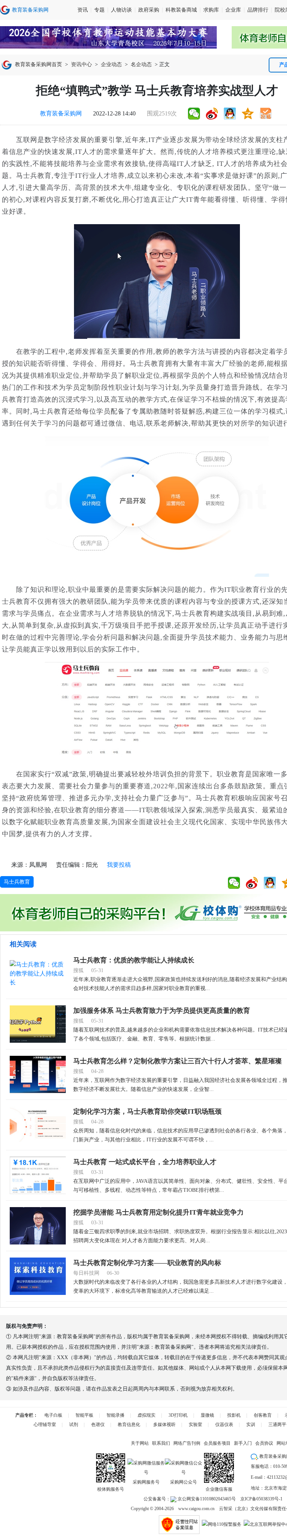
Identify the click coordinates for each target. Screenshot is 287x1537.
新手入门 (243, 1443)
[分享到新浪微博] (212, 114)
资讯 (82, 10)
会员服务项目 (217, 1443)
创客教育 (263, 1415)
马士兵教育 (17, 882)
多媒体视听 (164, 1424)
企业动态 (111, 64)
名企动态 (141, 64)
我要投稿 (119, 865)
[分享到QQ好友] (230, 114)
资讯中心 (81, 64)
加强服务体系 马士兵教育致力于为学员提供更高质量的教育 (161, 1010)
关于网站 (140, 1443)
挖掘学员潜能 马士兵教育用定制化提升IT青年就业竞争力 (158, 1212)
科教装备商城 (181, 10)
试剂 (73, 1424)
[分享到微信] (194, 114)
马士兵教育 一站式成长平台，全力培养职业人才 (144, 1162)
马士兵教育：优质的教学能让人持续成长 (133, 960)
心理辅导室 (45, 1424)
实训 (250, 1424)
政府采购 (148, 10)
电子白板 (53, 1415)
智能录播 (115, 1415)
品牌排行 (257, 10)
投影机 (234, 1415)
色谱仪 (98, 1424)
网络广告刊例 (186, 1443)
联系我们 (161, 1443)
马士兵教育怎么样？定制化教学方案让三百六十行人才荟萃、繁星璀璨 (177, 1061)
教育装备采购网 (61, 113)
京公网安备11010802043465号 (206, 1499)
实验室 (195, 1424)
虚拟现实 (146, 1415)
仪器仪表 (224, 1424)
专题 (99, 10)
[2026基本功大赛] (108, 37)
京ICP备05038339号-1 (261, 1499)
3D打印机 (178, 1415)
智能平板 (84, 1415)
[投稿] (266, 114)
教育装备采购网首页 (38, 64)
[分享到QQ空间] (248, 114)
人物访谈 (121, 10)
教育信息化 (129, 1424)
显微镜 (207, 1415)
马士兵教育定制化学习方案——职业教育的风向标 (147, 1263)
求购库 (211, 10)
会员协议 (264, 1443)
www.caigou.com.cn (196, 1508)
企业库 (233, 10)
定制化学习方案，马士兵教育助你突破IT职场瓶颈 (147, 1111)
